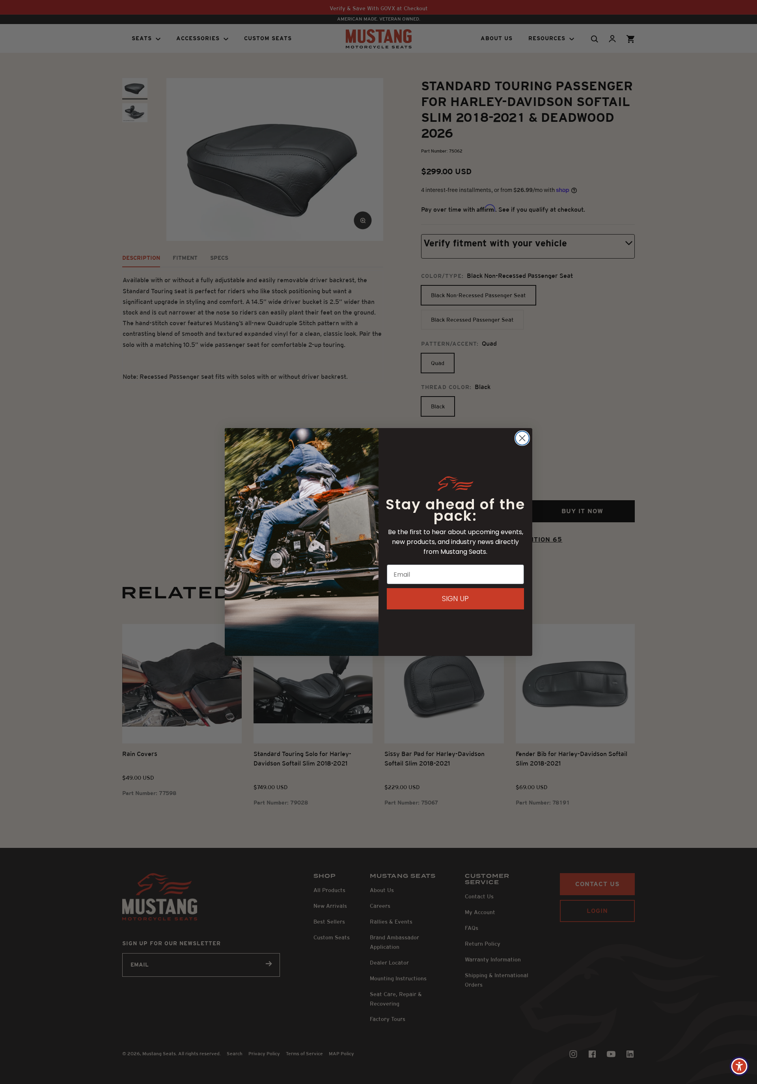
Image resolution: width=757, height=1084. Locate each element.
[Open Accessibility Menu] (739, 1066)
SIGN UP (455, 598)
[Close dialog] (522, 438)
